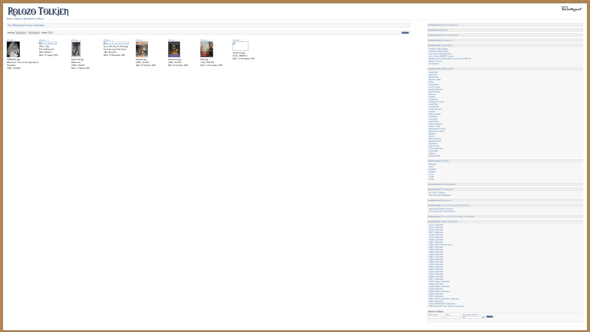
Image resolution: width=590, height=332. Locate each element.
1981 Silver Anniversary (440, 244)
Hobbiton (433, 116)
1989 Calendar (436, 262)
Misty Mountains (437, 131)
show (438, 25)
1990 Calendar (436, 264)
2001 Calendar (436, 296)
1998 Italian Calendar (439, 286)
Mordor (432, 133)
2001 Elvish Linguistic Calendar (444, 298)
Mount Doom (435, 138)
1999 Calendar (436, 289)
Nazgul (432, 171)
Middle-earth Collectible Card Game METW (450, 58)
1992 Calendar (436, 269)
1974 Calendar (436, 225)
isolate (432, 25)
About (40, 18)
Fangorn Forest (436, 101)
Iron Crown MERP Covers (441, 56)
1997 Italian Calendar (439, 281)
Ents (431, 166)
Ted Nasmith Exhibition (440, 195)
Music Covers (435, 61)
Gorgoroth (434, 106)
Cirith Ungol (434, 87)
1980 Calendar (436, 239)
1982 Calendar (436, 247)
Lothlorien (434, 121)
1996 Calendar (436, 276)
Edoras (432, 94)
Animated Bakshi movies (441, 209)
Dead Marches (436, 89)
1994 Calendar (436, 271)
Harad (432, 111)
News (9, 18)
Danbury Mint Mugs (438, 48)
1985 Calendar (436, 252)
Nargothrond (435, 141)
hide (438, 45)
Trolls (431, 176)
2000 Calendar (436, 293)
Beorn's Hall (435, 79)
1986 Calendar (436, 254)
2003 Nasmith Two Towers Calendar (446, 306)
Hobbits (432, 169)
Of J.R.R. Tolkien (437, 192)
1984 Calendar (436, 249)
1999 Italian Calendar (439, 291)
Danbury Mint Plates (438, 51)
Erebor (432, 96)
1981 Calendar (436, 242)
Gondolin (433, 104)
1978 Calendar (436, 234)
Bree (431, 82)
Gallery (18, 18)
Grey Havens (435, 109)
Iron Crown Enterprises (440, 53)
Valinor (432, 153)
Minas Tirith (434, 126)
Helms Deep (435, 114)
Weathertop (434, 155)
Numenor (433, 143)
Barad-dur (434, 77)
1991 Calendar (436, 266)
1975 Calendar (436, 227)
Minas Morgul (435, 124)
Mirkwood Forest (437, 128)
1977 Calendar (436, 232)
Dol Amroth (434, 92)
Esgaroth (433, 99)
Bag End (433, 74)
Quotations (29, 18)
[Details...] (11, 40)
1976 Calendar (436, 230)
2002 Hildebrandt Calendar (442, 303)
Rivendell (433, 151)
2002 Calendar (436, 301)
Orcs (431, 174)
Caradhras (434, 84)
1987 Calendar (436, 257)
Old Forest (434, 146)
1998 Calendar (436, 284)
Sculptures (434, 63)
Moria (431, 136)
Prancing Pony (436, 148)
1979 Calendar (436, 237)
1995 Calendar (436, 274)
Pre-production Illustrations (442, 211)
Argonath (433, 72)
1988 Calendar (436, 259)
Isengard (433, 119)
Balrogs (432, 164)
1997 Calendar (436, 279)
